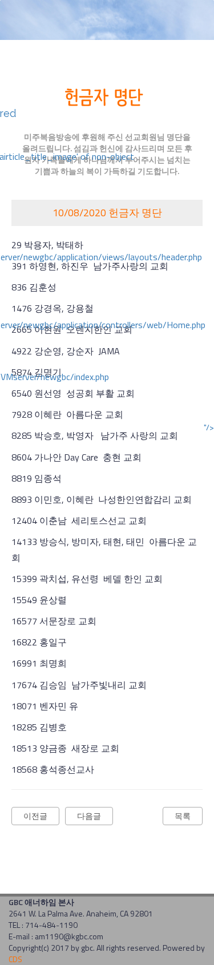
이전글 (35, 816)
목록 (183, 816)
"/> (209, 427)
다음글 (89, 816)
